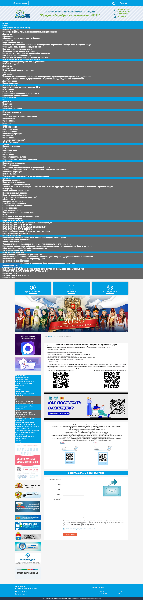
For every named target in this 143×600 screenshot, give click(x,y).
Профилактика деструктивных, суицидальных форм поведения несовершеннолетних (38, 263)
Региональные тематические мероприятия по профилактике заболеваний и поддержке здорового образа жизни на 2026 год (27, 425)
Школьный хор (8, 277)
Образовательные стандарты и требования (21, 38)
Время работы (22, 594)
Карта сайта (21, 586)
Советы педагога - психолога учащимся (19, 159)
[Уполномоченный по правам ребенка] (28, 517)
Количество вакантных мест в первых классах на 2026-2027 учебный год (34, 169)
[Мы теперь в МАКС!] (28, 345)
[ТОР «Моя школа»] (28, 364)
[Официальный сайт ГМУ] (28, 495)
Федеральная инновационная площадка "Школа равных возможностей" (24, 383)
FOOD (16, 387)
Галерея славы (71, 292)
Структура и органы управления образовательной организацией (29, 32)
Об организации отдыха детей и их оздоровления (23, 61)
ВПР (16, 397)
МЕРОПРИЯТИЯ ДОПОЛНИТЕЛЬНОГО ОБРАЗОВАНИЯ (25, 271)
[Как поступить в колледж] (86, 406)
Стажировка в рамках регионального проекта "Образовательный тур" (27, 431)
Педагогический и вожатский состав (18, 70)
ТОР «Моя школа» (20, 376)
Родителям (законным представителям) (19, 197)
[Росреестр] (28, 526)
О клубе (17, 411)
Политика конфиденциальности (27, 589)
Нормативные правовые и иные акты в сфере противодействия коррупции (34, 237)
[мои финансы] (28, 573)
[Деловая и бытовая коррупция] (86, 445)
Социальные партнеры (12, 108)
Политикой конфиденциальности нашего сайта (80, 529)
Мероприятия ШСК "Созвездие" (25, 415)
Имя (59, 484)
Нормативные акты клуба (23, 413)
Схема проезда (22, 591)
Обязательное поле (55, 479)
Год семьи (18, 389)
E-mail (59, 489)
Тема (59, 494)
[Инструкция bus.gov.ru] (28, 506)
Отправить (70, 534)
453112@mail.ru (121, 16)
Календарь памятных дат (23, 442)
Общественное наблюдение (24, 401)
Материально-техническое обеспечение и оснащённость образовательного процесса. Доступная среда (46, 45)
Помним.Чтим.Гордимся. (23, 391)
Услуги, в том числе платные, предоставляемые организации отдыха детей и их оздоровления (43, 79)
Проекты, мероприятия (32, 292)
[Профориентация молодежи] (28, 485)
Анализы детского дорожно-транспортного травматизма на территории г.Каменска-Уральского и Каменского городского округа (57, 186)
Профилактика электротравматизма (18, 212)
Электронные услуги (21, 380)
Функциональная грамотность (24, 403)
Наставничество (20, 434)
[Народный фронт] (28, 461)
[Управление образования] (28, 536)
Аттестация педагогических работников (19, 116)
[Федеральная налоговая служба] (28, 546)
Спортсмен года (20, 417)
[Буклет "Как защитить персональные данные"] (28, 558)
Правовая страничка (11, 146)
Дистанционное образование (24, 436)
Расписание (18, 440)
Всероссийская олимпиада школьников (28, 405)
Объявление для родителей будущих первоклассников (25, 176)
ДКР (16, 399)
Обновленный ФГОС (9, 98)
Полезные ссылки (20, 438)
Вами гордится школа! (110, 292)
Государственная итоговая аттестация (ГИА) (21, 87)
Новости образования (22, 378)
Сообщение (57, 499)
